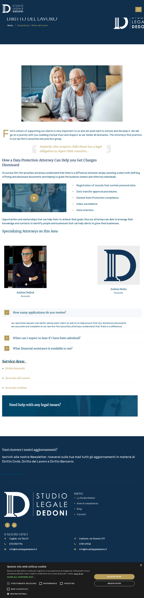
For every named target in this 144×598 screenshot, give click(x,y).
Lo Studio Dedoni (86, 498)
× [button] (141, 565)
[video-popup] (34, 198)
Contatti (81, 514)
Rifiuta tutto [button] (114, 583)
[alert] (72, 580)
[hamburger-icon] (138, 9)
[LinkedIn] (14, 525)
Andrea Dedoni (25, 292)
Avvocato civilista (16, 387)
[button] (49, 577)
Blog (79, 509)
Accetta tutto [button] (114, 577)
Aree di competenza (87, 503)
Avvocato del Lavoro (17, 378)
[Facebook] (7, 525)
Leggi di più (78, 573)
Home (10, 25)
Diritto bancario (15, 368)
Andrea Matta (119, 289)
